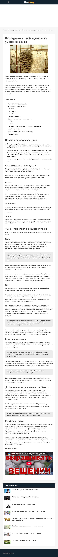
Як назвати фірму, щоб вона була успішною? (25, 489)
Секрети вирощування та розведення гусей (24, 540)
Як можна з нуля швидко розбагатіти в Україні (25, 497)
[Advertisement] (29, 16)
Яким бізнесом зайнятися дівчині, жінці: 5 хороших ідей (28, 511)
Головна (5, 30)
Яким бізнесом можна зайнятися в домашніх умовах (27, 526)
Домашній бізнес (21, 30)
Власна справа (12, 30)
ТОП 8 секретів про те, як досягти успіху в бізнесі (26, 533)
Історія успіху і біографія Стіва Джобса (23, 504)
